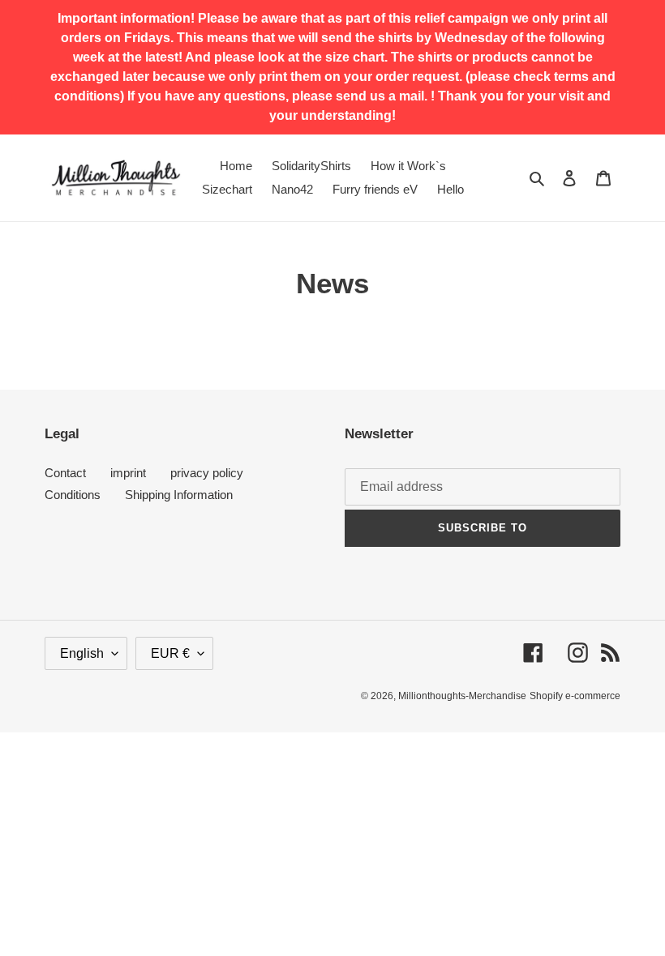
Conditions (73, 494)
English (82, 653)
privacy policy (206, 473)
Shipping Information (179, 494)
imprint (128, 473)
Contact (65, 473)
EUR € (170, 653)
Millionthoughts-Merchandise (462, 696)
